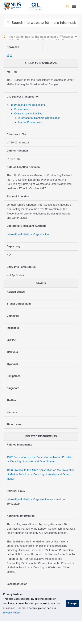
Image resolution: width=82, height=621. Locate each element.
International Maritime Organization (39, 118)
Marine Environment (30, 122)
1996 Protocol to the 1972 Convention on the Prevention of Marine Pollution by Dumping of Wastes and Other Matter (41, 474)
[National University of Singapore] (12, 6)
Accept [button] (72, 603)
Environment (21, 109)
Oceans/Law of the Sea (28, 113)
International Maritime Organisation (28, 499)
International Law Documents (28, 105)
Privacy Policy (11, 612)
